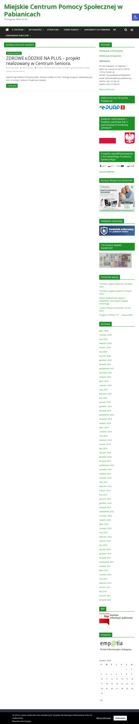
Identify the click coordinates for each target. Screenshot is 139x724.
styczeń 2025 (105, 402)
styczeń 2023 (105, 499)
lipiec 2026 (103, 330)
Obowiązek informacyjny (111, 51)
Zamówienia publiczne (17, 35)
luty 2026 (103, 351)
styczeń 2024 (105, 452)
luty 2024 (103, 448)
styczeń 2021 (105, 595)
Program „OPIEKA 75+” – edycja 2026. (116, 315)
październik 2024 (106, 414)
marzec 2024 (105, 444)
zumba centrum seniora (15, 71)
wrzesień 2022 (105, 515)
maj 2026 (103, 339)
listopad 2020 (105, 600)
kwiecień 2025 (105, 393)
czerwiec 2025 (105, 385)
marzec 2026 (105, 347)
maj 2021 (103, 578)
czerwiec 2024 (105, 431)
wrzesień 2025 (105, 372)
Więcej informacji (103, 718)
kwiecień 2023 (105, 486)
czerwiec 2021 (105, 574)
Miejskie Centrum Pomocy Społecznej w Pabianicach (63, 10)
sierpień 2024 (105, 423)
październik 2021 (106, 562)
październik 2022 (106, 511)
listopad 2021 (105, 557)
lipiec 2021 (103, 570)
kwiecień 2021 (105, 583)
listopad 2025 (105, 364)
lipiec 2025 (103, 381)
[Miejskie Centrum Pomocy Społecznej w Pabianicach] (7, 30)
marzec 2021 (105, 587)
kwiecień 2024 (105, 440)
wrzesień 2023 (105, 469)
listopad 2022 (105, 507)
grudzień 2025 (105, 360)
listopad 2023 (105, 461)
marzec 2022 (105, 541)
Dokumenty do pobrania (97, 29)
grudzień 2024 (105, 406)
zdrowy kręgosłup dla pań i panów (76, 68)
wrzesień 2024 (105, 419)
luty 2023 (103, 494)
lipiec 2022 (103, 524)
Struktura (53, 29)
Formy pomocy (71, 29)
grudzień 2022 (105, 503)
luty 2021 (103, 591)
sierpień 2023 (105, 473)
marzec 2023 (105, 490)
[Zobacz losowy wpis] (132, 30)
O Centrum (17, 29)
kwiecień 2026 (105, 343)
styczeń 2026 (105, 356)
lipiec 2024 (103, 427)
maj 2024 (103, 436)
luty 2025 (103, 398)
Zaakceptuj (120, 718)
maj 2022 (103, 532)
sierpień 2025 (105, 377)
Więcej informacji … (107, 89)
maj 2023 (103, 482)
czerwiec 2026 (105, 335)
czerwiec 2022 (105, 528)
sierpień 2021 (105, 566)
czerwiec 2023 (105, 478)
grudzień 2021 (105, 553)
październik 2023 (106, 465)
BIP (114, 29)
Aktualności (35, 29)
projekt (40, 68)
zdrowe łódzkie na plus (52, 68)
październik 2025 (106, 368)
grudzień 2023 (105, 457)
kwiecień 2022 (105, 536)
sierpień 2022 (105, 520)
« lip (101, 700)
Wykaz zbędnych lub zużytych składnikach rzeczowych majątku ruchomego (113, 301)
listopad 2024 (105, 410)
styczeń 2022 (105, 549)
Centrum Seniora (13, 53)
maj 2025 (103, 389)
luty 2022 (103, 545)
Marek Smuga (28, 68)
